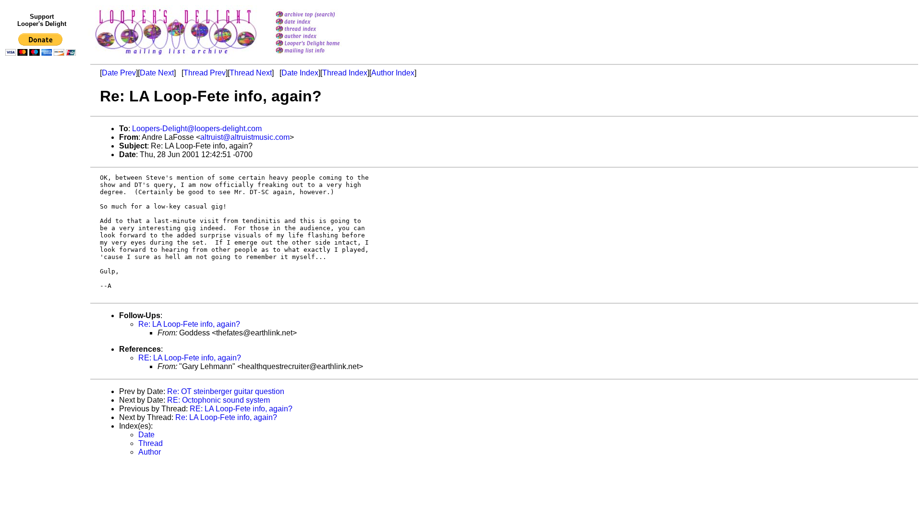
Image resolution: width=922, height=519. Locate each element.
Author (149, 452)
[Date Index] (320, 22)
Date (146, 435)
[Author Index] (320, 37)
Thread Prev (204, 73)
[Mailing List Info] (320, 56)
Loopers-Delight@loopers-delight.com (197, 128)
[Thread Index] (320, 29)
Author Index (392, 73)
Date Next (157, 73)
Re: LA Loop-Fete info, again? (189, 324)
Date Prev (119, 73)
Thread (150, 443)
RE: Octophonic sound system (218, 400)
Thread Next (251, 73)
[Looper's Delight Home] (320, 44)
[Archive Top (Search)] (320, 15)
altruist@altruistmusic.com (245, 137)
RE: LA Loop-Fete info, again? (189, 358)
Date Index (299, 73)
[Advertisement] (42, 258)
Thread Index (344, 73)
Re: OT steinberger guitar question (225, 391)
